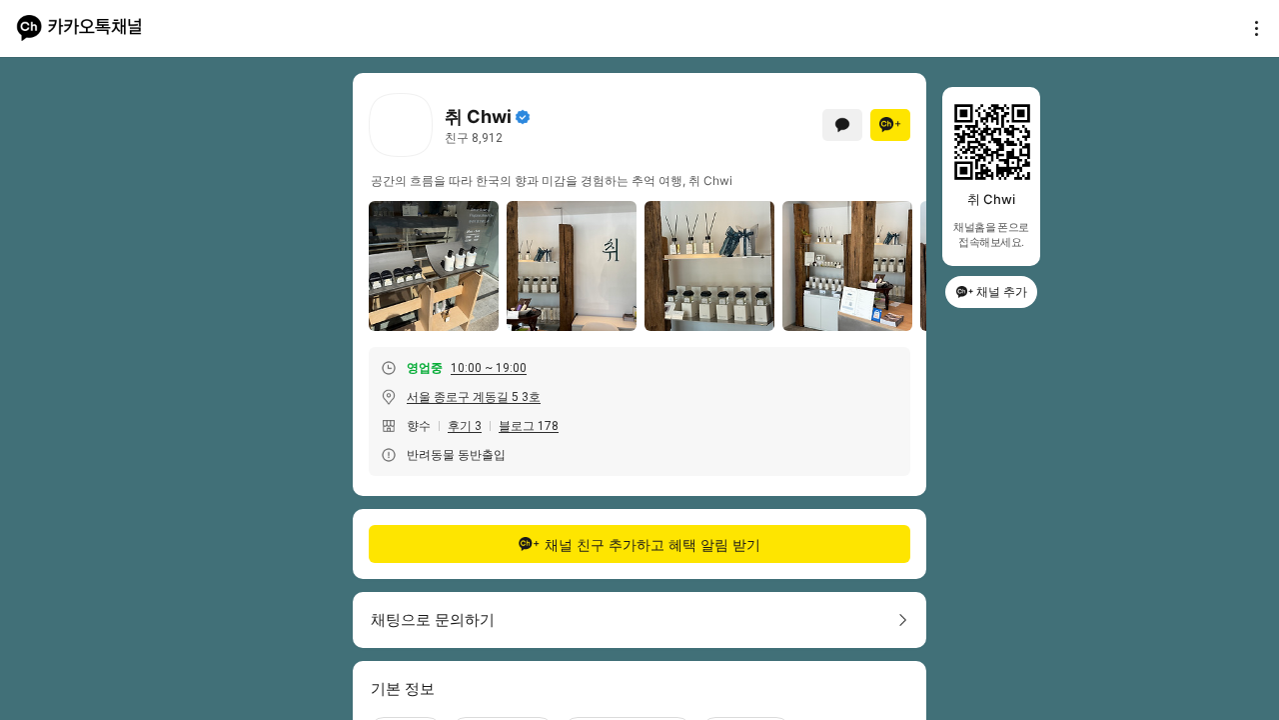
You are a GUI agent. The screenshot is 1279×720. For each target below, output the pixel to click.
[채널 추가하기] (890, 125)
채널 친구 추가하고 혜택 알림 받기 (652, 544)
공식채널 (523, 117)
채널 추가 (1001, 291)
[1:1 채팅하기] (842, 125)
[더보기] (1251, 28)
